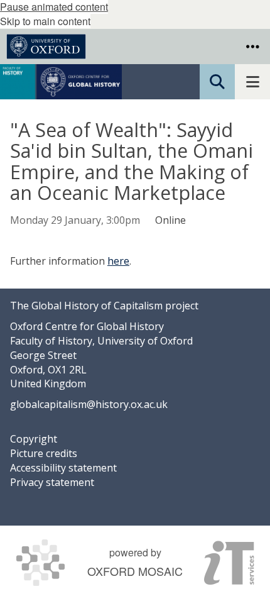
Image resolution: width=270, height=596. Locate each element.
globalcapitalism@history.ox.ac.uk (89, 404)
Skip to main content (45, 21)
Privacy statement (52, 482)
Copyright (33, 439)
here (118, 261)
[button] (252, 46)
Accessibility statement (63, 468)
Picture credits (43, 453)
